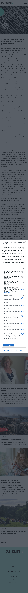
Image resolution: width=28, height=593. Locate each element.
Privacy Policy (22, 350)
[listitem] (14, 268)
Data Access (14, 350)
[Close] (25, 242)
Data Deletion (6, 350)
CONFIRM (8, 345)
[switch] (22, 272)
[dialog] (14, 296)
